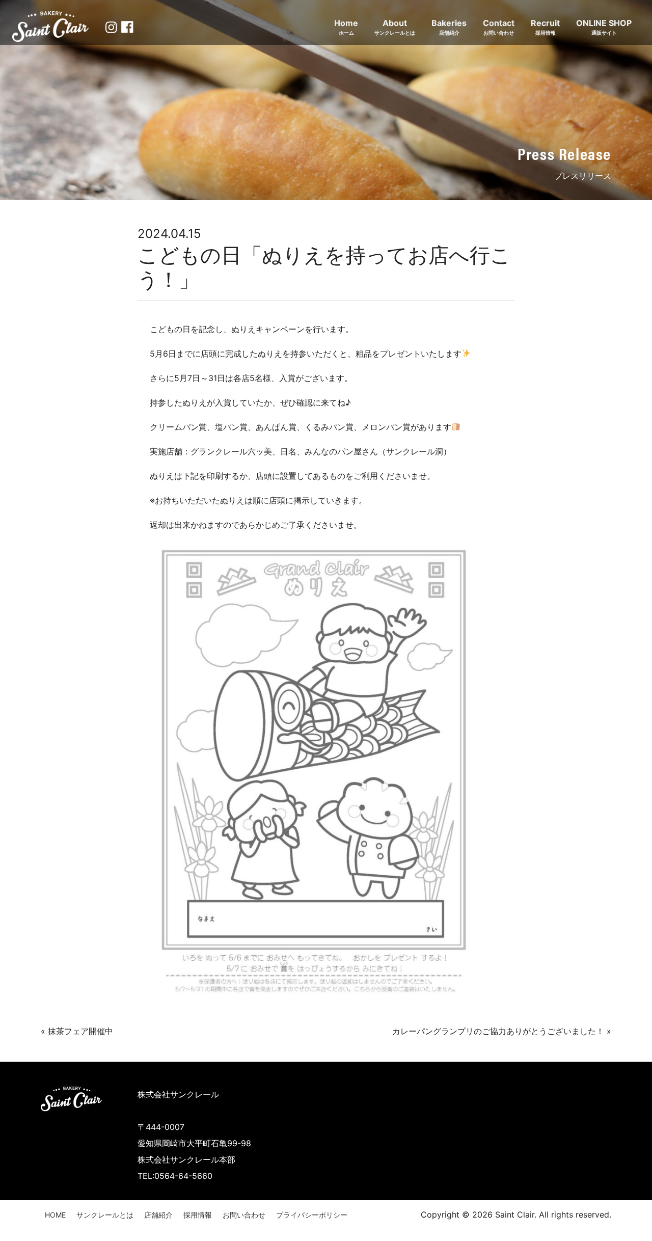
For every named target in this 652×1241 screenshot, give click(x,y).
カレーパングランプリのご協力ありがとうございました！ (498, 1031)
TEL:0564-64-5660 (175, 1176)
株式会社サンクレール (178, 1094)
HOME (55, 1214)
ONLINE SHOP (604, 27)
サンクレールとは (104, 1214)
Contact (498, 27)
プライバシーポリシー (311, 1214)
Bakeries (449, 27)
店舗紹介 (158, 1214)
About (394, 27)
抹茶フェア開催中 (80, 1031)
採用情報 (197, 1214)
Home (346, 27)
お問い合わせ (244, 1214)
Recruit (545, 27)
